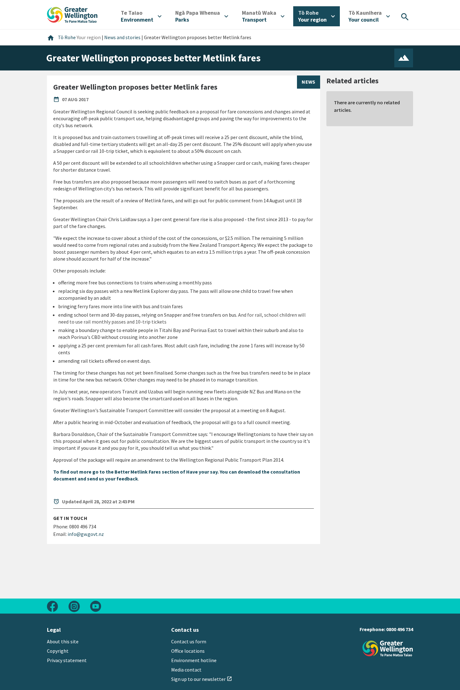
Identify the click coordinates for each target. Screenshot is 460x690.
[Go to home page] (72, 14)
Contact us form (188, 641)
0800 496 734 (399, 629)
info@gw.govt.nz (86, 534)
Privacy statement (67, 660)
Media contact (186, 670)
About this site (63, 641)
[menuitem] (141, 16)
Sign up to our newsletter (201, 679)
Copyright (58, 651)
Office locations (188, 651)
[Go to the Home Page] (387, 648)
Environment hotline (194, 660)
